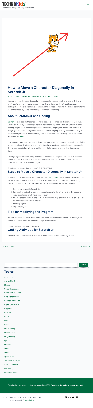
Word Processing (11, 372)
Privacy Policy (28, 400)
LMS (6, 321)
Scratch (22, 136)
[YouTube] (69, 397)
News (6, 325)
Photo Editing (9, 329)
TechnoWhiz (53, 96)
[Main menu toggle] (88, 5)
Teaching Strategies (12, 360)
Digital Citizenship (11, 305)
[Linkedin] (77, 397)
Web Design (9, 368)
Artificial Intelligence (12, 281)
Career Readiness (11, 289)
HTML (6, 317)
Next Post (85, 246)
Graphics (8, 309)
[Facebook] (66, 397)
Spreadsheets (10, 356)
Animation (8, 277)
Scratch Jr (12, 122)
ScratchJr (12, 96)
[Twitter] (73, 397)
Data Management (11, 297)
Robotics (8, 344)
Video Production (11, 364)
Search (83, 265)
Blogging (8, 285)
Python (7, 340)
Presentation (9, 333)
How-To (7, 313)
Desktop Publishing (12, 301)
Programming (9, 336)
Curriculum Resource (12, 293)
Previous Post (9, 246)
